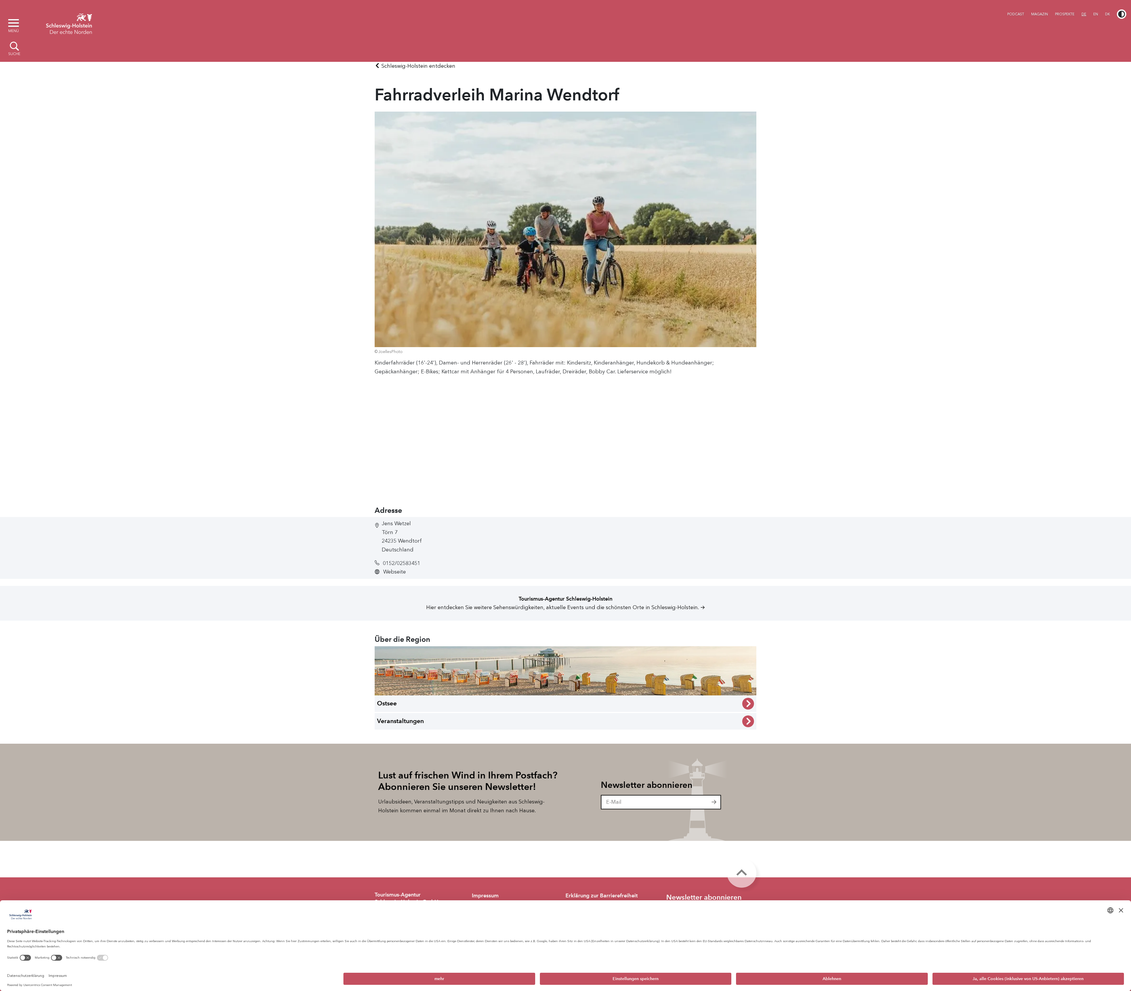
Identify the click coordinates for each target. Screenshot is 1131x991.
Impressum (485, 895)
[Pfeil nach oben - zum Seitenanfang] (741, 873)
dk (1107, 14)
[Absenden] (714, 802)
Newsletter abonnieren (646, 785)
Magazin (1039, 14)
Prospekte (1064, 14)
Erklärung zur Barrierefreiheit (602, 895)
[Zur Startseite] (69, 23)
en (1095, 14)
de (1084, 14)
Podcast (1015, 14)
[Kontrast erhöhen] (1121, 14)
